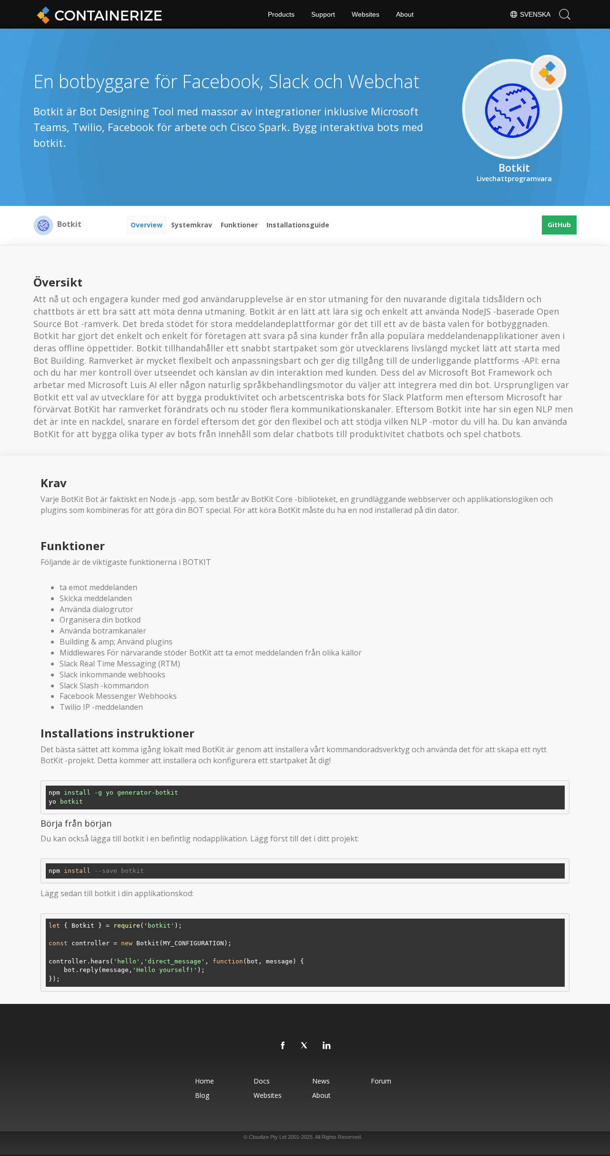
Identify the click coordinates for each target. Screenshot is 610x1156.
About (405, 14)
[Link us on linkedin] (327, 1046)
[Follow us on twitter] (305, 1046)
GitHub (559, 224)
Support (323, 14)
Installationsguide (297, 224)
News (321, 1080)
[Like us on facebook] (283, 1046)
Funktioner (239, 224)
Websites (365, 14)
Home (204, 1080)
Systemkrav (191, 224)
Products (281, 14)
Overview (147, 224)
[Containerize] (97, 14)
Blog (202, 1095)
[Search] (565, 14)
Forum (381, 1080)
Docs (262, 1080)
